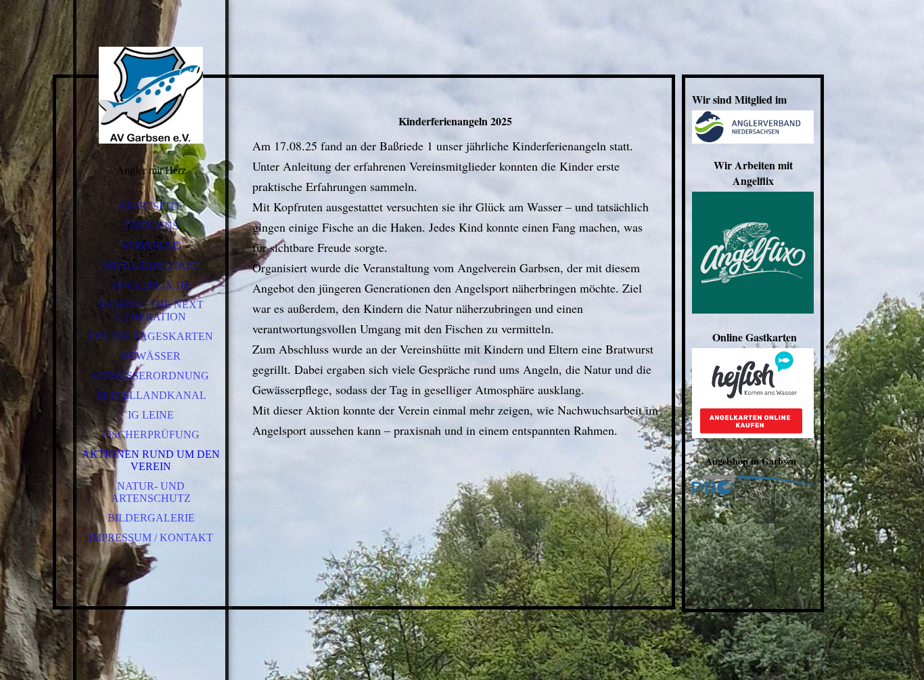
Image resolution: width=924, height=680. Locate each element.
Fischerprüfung (151, 434)
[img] (150, 95)
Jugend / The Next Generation (151, 310)
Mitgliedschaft (151, 265)
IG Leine (151, 415)
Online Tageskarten (151, 336)
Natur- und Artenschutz (151, 492)
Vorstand (151, 245)
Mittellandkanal (151, 395)
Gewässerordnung (151, 375)
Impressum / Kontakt (151, 537)
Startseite (151, 206)
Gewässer (151, 356)
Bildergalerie (151, 518)
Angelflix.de (151, 285)
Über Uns (151, 226)
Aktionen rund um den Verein (151, 460)
